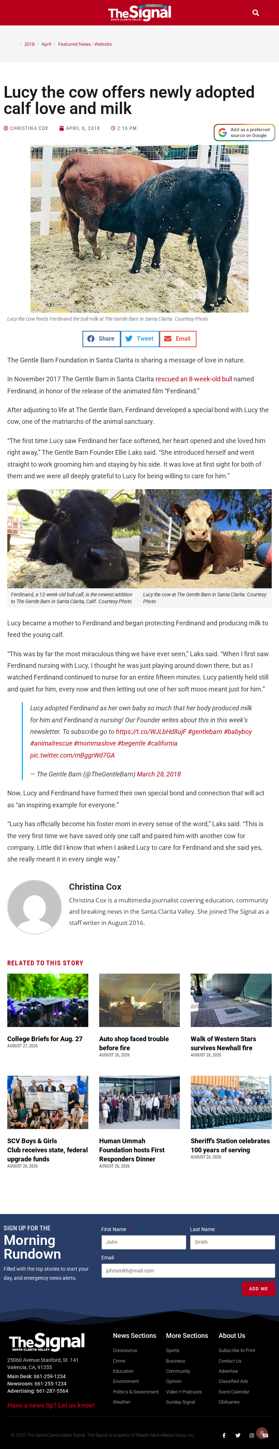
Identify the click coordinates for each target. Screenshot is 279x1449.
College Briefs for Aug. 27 (44, 1039)
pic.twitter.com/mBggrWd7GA (72, 755)
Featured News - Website (85, 44)
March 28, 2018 (159, 774)
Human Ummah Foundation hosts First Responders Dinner (132, 1150)
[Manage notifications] (262, 1433)
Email (108, 1258)
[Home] (15, 44)
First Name (114, 1229)
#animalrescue (51, 743)
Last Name (203, 1229)
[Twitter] (237, 1435)
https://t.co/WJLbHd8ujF (151, 731)
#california (162, 743)
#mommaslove (95, 743)
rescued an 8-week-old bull (193, 379)
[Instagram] (251, 1435)
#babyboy (238, 731)
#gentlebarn (205, 731)
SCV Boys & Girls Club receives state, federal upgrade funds (47, 1150)
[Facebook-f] (224, 1435)
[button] (23, 14)
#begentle (131, 743)
